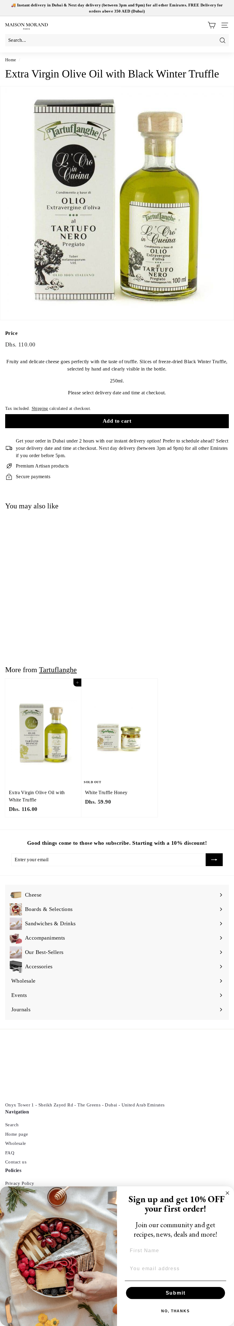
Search (12, 1124)
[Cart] (211, 25)
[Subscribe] (214, 859)
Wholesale (15, 1143)
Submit (176, 1293)
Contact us (16, 1161)
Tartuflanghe (58, 670)
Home (10, 60)
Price (11, 333)
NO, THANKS (175, 1311)
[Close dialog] (227, 1193)
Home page (16, 1134)
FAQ (9, 1152)
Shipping (40, 408)
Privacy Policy (19, 1183)
